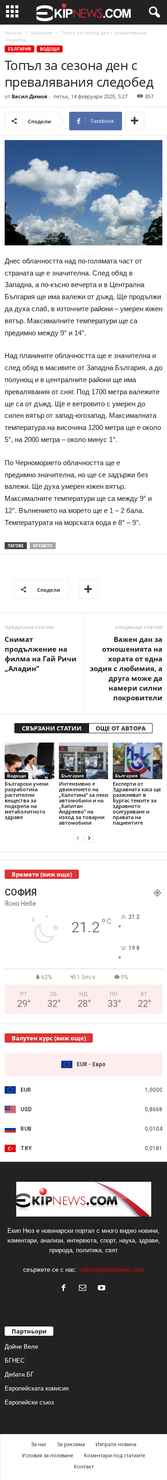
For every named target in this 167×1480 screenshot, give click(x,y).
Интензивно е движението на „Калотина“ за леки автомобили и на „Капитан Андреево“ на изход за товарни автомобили (83, 803)
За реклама (71, 1444)
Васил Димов (29, 96)
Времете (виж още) (42, 874)
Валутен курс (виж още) (49, 1038)
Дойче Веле (21, 1346)
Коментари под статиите (114, 1455)
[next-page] (89, 838)
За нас (38, 1444)
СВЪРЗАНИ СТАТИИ (52, 728)
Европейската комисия (37, 1388)
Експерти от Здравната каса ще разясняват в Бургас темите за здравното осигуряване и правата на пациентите (137, 803)
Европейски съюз (29, 1402)
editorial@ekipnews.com (111, 1269)
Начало (13, 32)
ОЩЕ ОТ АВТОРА (121, 728)
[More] (134, 121)
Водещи (49, 49)
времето (42, 546)
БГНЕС (15, 1360)
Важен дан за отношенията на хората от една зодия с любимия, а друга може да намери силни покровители (126, 668)
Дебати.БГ (19, 1374)
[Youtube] (102, 1288)
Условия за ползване (47, 1455)
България (41, 32)
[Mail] (84, 1288)
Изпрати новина (116, 1444)
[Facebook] (65, 1288)
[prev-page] (78, 838)
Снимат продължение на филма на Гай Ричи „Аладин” (41, 653)
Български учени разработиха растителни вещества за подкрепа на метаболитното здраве (26, 800)
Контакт (84, 1466)
